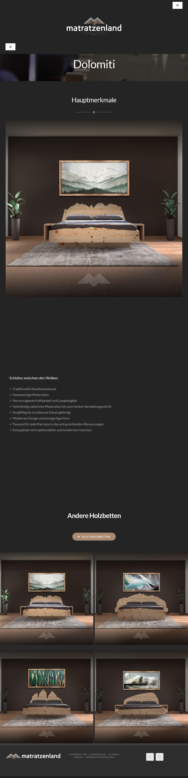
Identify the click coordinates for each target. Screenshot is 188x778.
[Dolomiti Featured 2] (94, 208)
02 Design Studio (106, 757)
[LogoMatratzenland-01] (94, 18)
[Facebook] (150, 757)
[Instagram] (159, 757)
